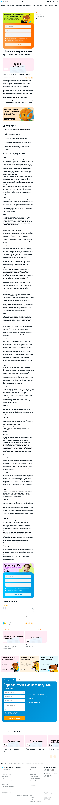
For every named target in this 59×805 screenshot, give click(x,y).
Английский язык (11, 5)
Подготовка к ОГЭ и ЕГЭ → (46, 1)
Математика (19, 5)
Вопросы (57, 5)
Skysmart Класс (19, 769)
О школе (4, 772)
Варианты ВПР (33, 774)
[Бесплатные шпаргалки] (10, 663)
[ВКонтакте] (45, 770)
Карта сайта (33, 785)
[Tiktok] (50, 776)
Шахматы (34, 5)
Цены (3, 778)
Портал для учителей (35, 778)
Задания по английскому (36, 772)
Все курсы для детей (7, 780)
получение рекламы (18, 40)
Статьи (31, 769)
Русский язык (40, 5)
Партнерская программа (8, 786)
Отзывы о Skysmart (34, 780)
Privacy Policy (46, 794)
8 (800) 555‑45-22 (6, 769)
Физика (46, 5)
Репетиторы (5, 776)
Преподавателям (34, 776)
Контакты (32, 783)
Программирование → (34, 1)
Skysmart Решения (20, 772)
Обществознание (26, 5)
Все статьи (3, 5)
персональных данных (24, 38)
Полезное (51, 5)
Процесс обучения (6, 774)
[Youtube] (48, 770)
